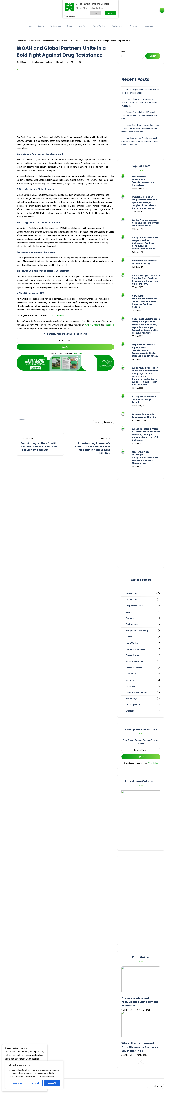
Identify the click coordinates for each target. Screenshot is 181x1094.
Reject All (35, 1083)
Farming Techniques (135, 649)
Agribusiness (55, 26)
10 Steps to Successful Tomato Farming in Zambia (144, 399)
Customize (17, 1083)
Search (124, 51)
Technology (117, 26)
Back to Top (157, 1086)
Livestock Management (137, 692)
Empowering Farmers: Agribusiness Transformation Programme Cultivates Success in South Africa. (145, 350)
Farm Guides (99, 26)
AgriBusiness (37, 62)
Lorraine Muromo (56, 315)
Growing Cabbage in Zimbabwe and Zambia (144, 415)
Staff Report (22, 62)
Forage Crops (132, 655)
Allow (110, 13)
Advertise (149, 26)
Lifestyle (130, 680)
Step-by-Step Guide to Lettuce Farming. (144, 262)
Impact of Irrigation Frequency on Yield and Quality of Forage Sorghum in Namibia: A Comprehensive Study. (144, 203)
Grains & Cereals (134, 667)
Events (41, 26)
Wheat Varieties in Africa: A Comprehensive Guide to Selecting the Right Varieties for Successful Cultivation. (146, 435)
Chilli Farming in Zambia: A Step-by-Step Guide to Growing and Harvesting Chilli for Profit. (146, 279)
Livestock (83, 26)
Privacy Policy (77, 353)
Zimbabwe (108, 422)
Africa (97, 422)
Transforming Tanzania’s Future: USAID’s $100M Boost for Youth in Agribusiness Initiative (92, 448)
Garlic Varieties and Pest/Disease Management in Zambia (139, 1001)
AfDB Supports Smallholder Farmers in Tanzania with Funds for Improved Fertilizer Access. (144, 301)
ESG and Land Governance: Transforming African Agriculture (143, 180)
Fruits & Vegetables (135, 661)
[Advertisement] (65, 391)
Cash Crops (131, 599)
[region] (34, 1075)
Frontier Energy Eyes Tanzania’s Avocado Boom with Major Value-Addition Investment (139, 102)
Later (96, 13)
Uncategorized (133, 705)
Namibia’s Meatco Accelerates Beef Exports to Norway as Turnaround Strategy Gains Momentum (139, 141)
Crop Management (134, 606)
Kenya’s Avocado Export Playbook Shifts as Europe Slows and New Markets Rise (139, 115)
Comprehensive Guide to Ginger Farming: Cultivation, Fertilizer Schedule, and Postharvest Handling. (145, 243)
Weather (134, 26)
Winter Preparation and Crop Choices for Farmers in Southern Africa (145, 223)
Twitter (88, 325)
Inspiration (131, 674)
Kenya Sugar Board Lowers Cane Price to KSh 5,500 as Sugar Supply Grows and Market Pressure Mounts (140, 128)
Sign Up (65, 347)
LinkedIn (96, 325)
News (30, 26)
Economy (130, 618)
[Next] (143, 1062)
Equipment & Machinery (137, 630)
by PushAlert (70, 16)
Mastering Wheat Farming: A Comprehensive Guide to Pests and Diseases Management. (145, 458)
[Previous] (139, 1062)
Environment (132, 624)
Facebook (109, 325)
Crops (69, 26)
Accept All (52, 1083)
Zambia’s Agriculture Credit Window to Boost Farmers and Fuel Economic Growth (39, 446)
